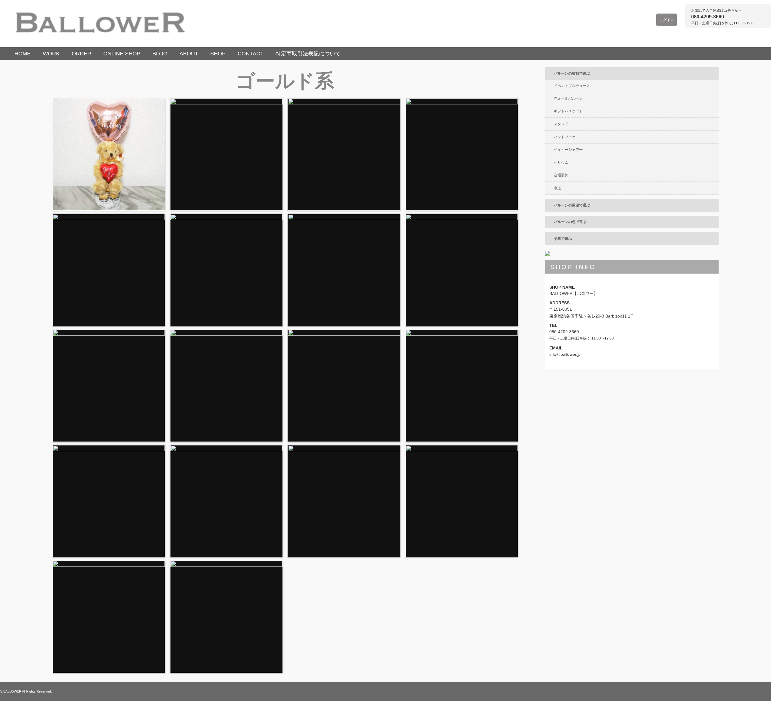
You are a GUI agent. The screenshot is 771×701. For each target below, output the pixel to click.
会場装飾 (561, 175)
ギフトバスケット (568, 111)
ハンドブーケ (565, 137)
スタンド (561, 124)
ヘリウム (561, 162)
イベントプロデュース (572, 86)
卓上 (557, 188)
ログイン (666, 20)
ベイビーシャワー (568, 149)
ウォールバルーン (568, 98)
